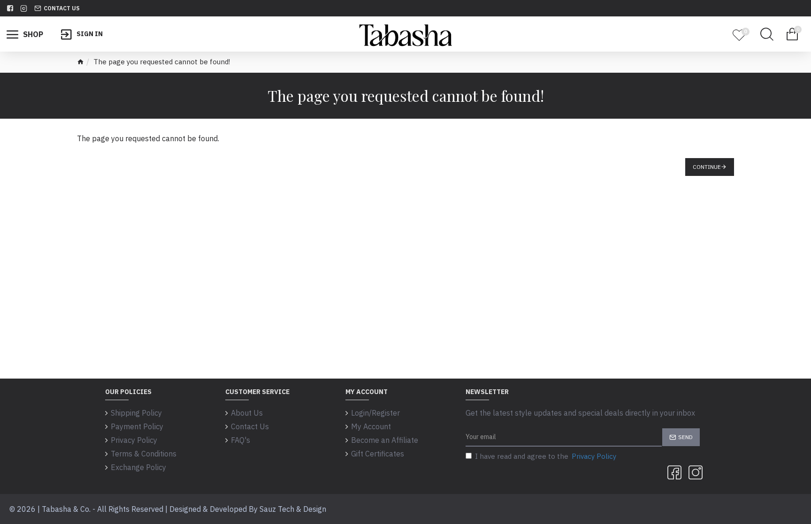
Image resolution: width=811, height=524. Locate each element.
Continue (707, 166)
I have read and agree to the (545, 456)
